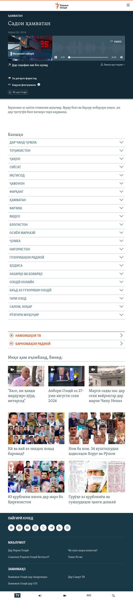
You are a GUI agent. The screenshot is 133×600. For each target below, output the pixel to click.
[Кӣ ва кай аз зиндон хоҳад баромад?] (36, 428)
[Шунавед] (40, 595)
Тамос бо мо (75, 557)
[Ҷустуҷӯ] (113, 595)
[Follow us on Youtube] (27, 527)
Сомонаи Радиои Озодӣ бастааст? (28, 557)
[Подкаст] (67, 527)
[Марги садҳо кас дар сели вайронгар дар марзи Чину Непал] (107, 376)
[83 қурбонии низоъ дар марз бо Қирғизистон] (36, 476)
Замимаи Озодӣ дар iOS (22, 583)
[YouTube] (65, 595)
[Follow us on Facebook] (19, 527)
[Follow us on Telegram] (51, 527)
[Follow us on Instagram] (35, 527)
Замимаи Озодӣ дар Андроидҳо (27, 577)
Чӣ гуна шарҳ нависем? (82, 550)
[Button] (22, 79)
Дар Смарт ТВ (76, 577)
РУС (89, 595)
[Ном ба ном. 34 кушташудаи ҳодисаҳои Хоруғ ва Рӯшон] (97, 428)
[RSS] (59, 527)
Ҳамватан (15, 16)
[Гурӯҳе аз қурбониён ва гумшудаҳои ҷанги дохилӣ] (97, 476)
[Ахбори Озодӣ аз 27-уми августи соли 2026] (66, 376)
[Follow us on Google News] (11, 527)
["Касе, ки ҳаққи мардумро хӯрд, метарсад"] (26, 376)
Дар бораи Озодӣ (18, 550)
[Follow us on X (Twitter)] (43, 527)
